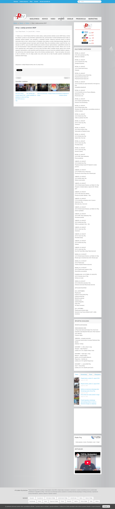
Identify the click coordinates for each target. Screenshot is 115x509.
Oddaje (70, 19)
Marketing (93, 19)
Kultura (27, 23)
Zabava (97, 501)
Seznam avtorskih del (45, 1)
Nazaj (18, 78)
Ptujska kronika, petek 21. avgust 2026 (90, 383)
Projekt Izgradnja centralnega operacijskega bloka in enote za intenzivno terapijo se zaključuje (88, 402)
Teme (90, 374)
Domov (15, 23)
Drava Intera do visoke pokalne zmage (90, 394)
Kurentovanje (32, 501)
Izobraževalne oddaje (62, 498)
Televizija (16, 1)
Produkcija (81, 19)
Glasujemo (98, 374)
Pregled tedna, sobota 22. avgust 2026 (90, 378)
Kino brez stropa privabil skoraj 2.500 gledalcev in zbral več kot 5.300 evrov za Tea (21, 97)
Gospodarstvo (40, 498)
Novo (76, 374)
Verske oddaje (84, 501)
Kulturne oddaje (88, 498)
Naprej (67, 78)
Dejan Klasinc (22, 31)
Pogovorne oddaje (54, 501)
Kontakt (36, 1)
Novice (45, 19)
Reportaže (69, 501)
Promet (62, 501)
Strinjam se (106, 506)
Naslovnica (34, 19)
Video (53, 19)
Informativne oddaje (50, 498)
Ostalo (45, 501)
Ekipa (31, 1)
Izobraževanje (73, 498)
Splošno (76, 501)
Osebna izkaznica (24, 1)
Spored (61, 19)
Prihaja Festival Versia (53, 93)
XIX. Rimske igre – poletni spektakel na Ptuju (31, 95)
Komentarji (84, 374)
